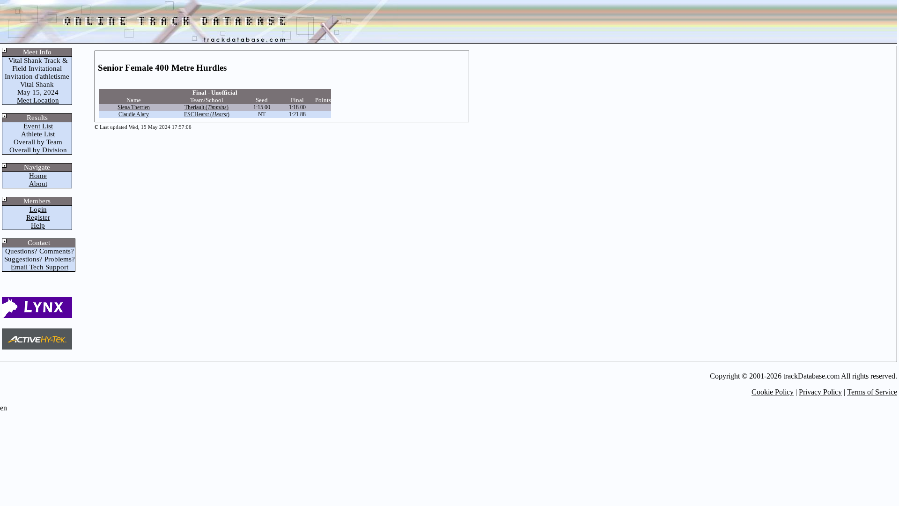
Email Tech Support (39, 267)
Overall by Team (38, 142)
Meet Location (38, 100)
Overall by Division (38, 150)
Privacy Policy (820, 392)
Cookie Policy (773, 392)
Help (38, 225)
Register (38, 217)
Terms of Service (872, 392)
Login (38, 209)
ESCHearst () (206, 114)
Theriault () (206, 107)
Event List (38, 126)
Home (38, 175)
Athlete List (38, 134)
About (38, 183)
